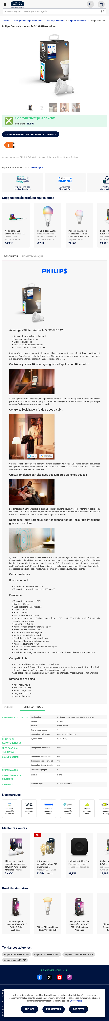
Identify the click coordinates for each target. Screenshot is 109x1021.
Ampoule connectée (77, 20)
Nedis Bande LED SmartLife (12, 232)
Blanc (59, 775)
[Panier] (101, 4)
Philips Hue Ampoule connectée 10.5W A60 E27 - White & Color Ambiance (79, 925)
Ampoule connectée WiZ (29, 811)
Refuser (29, 1009)
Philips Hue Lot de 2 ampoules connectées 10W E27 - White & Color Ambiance (16, 865)
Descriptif (11, 706)
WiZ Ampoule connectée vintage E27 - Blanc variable (47, 864)
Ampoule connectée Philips (48, 811)
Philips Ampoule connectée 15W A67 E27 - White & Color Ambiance (16, 925)
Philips (60, 721)
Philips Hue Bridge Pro (78, 861)
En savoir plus (37, 167)
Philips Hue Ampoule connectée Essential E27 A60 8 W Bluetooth (78, 234)
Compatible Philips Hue (66, 734)
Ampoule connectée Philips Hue (9, 811)
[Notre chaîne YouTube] (59, 977)
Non (59, 748)
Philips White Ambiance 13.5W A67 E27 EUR (47, 928)
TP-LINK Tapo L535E (46, 231)
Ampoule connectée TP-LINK (68, 811)
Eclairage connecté (55, 20)
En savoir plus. (76, 1001)
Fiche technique (32, 256)
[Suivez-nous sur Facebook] (39, 977)
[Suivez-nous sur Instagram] (69, 977)
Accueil (6, 20)
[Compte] (90, 4)
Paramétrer (53, 1009)
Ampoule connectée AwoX (87, 811)
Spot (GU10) (62, 739)
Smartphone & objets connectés (28, 20)
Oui (58, 757)
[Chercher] (102, 11)
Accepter (78, 1009)
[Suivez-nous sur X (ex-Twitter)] (49, 977)
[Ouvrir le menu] (4, 4)
